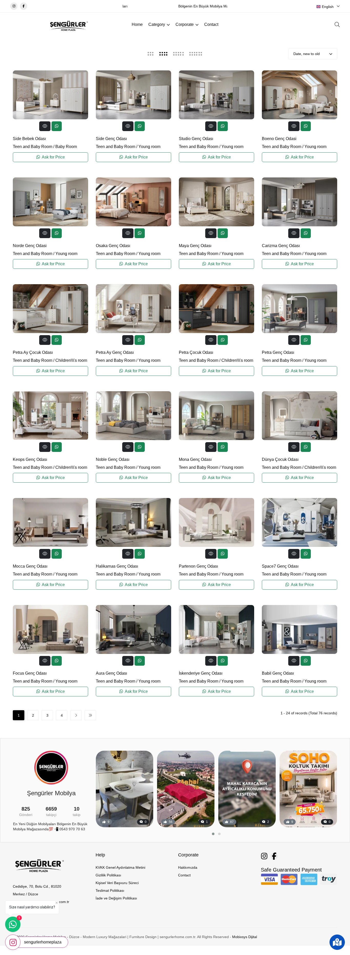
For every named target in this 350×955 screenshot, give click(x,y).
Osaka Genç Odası (113, 245)
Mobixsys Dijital (244, 937)
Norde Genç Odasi (30, 245)
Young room (149, 146)
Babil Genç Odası (278, 673)
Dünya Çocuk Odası (280, 459)
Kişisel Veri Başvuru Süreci (117, 883)
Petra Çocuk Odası (196, 352)
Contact (211, 24)
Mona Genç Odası (195, 459)
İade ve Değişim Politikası (116, 898)
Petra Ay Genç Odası (115, 352)
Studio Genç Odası (196, 138)
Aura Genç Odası (111, 673)
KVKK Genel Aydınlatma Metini (120, 867)
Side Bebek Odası (29, 138)
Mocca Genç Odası (30, 566)
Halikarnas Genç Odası (117, 566)
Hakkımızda (187, 867)
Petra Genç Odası (278, 352)
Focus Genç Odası (30, 673)
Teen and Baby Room (32, 146)
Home (137, 24)
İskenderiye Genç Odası (200, 673)
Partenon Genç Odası (198, 566)
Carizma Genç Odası (281, 245)
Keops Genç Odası (30, 459)
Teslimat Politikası (110, 890)
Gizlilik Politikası (108, 875)
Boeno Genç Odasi (279, 138)
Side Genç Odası (111, 138)
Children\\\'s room (71, 360)
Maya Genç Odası (195, 245)
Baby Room (66, 146)
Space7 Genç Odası (280, 566)
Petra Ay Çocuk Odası (33, 352)
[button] (213, 833)
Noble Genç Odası (112, 459)
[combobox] (328, 7)
